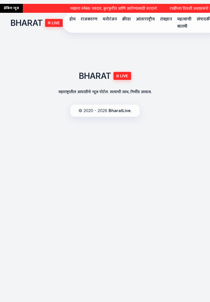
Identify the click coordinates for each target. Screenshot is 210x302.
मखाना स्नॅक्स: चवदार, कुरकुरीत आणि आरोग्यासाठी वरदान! (110, 8)
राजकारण (89, 19)
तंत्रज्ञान (166, 19)
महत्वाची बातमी (184, 22)
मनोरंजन (110, 19)
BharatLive (120, 110)
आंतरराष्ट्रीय (145, 19)
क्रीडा (126, 19)
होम (72, 19)
